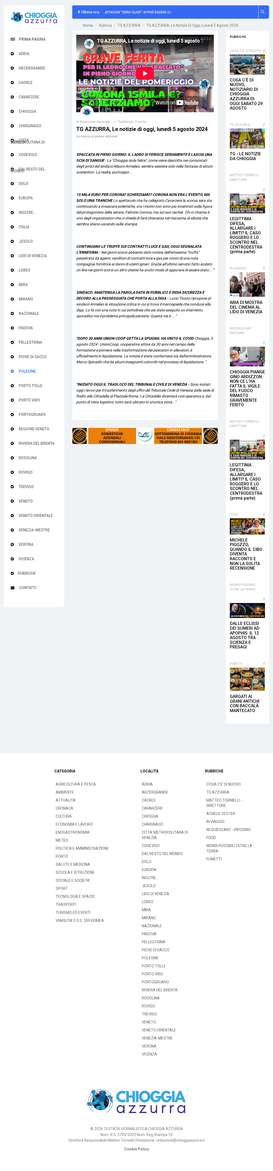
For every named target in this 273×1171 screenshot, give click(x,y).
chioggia (27, 111)
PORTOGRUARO (155, 982)
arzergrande (31, 68)
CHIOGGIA (150, 816)
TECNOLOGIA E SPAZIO (75, 896)
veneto (25, 501)
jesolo (25, 241)
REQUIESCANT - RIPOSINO (228, 830)
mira (23, 285)
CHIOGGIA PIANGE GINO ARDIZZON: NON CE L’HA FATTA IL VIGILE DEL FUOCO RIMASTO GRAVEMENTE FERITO (247, 388)
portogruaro (32, 414)
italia (23, 227)
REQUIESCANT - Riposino (242, 331)
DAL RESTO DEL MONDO (162, 854)
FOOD (234, 514)
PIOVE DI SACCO (156, 950)
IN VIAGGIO (238, 268)
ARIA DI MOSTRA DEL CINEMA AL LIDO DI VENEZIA (246, 307)
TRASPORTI (66, 904)
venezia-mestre (34, 530)
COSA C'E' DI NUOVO (245, 51)
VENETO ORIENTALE (159, 1030)
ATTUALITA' (66, 800)
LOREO (148, 902)
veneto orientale (35, 515)
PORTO (62, 856)
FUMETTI (236, 664)
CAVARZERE (152, 808)
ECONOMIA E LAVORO (74, 824)
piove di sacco (32, 357)
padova (25, 328)
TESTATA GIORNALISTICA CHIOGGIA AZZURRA (143, 1129)
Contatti (27, 588)
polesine (27, 371)
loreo (24, 270)
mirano (25, 299)
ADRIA (147, 784)
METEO (62, 840)
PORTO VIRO (152, 974)
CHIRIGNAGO (152, 824)
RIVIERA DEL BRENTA (160, 990)
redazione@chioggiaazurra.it (180, 1140)
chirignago (29, 126)
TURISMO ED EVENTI (73, 912)
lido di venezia (32, 256)
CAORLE (149, 800)
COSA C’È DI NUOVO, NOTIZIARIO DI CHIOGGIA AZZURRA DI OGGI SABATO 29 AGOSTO (246, 94)
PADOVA (149, 934)
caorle (25, 82)
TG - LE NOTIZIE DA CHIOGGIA (245, 156)
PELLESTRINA (153, 942)
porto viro (29, 400)
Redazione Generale (95, 122)
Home (88, 25)
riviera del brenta (36, 443)
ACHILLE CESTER (220, 813)
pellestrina (30, 342)
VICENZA (149, 1054)
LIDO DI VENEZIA (155, 894)
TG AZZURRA (240, 125)
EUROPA (149, 870)
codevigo (27, 155)
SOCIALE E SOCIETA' (73, 880)
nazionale (28, 313)
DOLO (146, 862)
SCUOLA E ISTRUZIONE (75, 872)
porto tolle (30, 386)
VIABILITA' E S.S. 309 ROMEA (80, 920)
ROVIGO (148, 1006)
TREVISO (149, 1014)
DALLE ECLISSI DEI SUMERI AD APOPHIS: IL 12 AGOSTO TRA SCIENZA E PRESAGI (244, 635)
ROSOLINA (151, 998)
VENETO (149, 1022)
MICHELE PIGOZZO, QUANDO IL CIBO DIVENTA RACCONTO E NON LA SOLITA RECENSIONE (246, 554)
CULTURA (64, 816)
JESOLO (149, 886)
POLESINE (150, 958)
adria (23, 54)
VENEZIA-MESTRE (157, 1038)
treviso (26, 487)
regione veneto (33, 429)
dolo (23, 183)
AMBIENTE (65, 792)
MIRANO (149, 918)
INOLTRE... (150, 878)
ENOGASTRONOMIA (73, 832)
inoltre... (27, 212)
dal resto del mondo (28, 169)
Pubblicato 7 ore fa (132, 122)
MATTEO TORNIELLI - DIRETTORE (245, 177)
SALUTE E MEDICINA (73, 864)
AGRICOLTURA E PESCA (76, 784)
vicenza (26, 559)
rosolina (27, 458)
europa (25, 198)
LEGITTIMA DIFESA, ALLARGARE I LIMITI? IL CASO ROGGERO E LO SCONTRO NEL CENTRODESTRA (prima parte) (246, 235)
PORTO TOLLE (154, 966)
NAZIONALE (152, 926)
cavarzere (28, 97)
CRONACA (64, 808)
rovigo (25, 472)
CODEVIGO (151, 846)
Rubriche (27, 573)
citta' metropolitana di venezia (28, 141)
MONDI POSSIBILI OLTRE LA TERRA (242, 587)
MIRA (146, 910)
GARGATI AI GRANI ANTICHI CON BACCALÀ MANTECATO (244, 703)
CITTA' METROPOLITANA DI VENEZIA (165, 835)
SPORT (62, 888)
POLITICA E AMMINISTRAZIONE (82, 848)
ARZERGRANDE (155, 792)
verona (25, 544)
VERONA (149, 1046)
